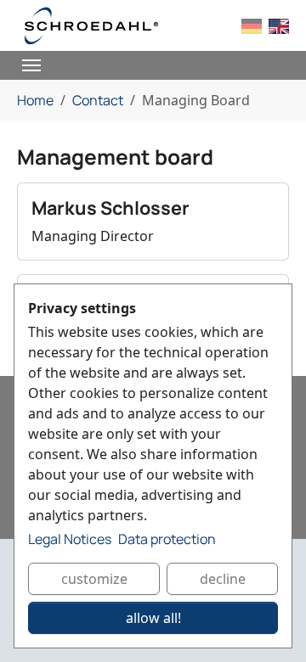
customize (94, 578)
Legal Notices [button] (69, 539)
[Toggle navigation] (31, 65)
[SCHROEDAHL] (91, 25)
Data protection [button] (167, 539)
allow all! (153, 618)
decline (223, 578)
